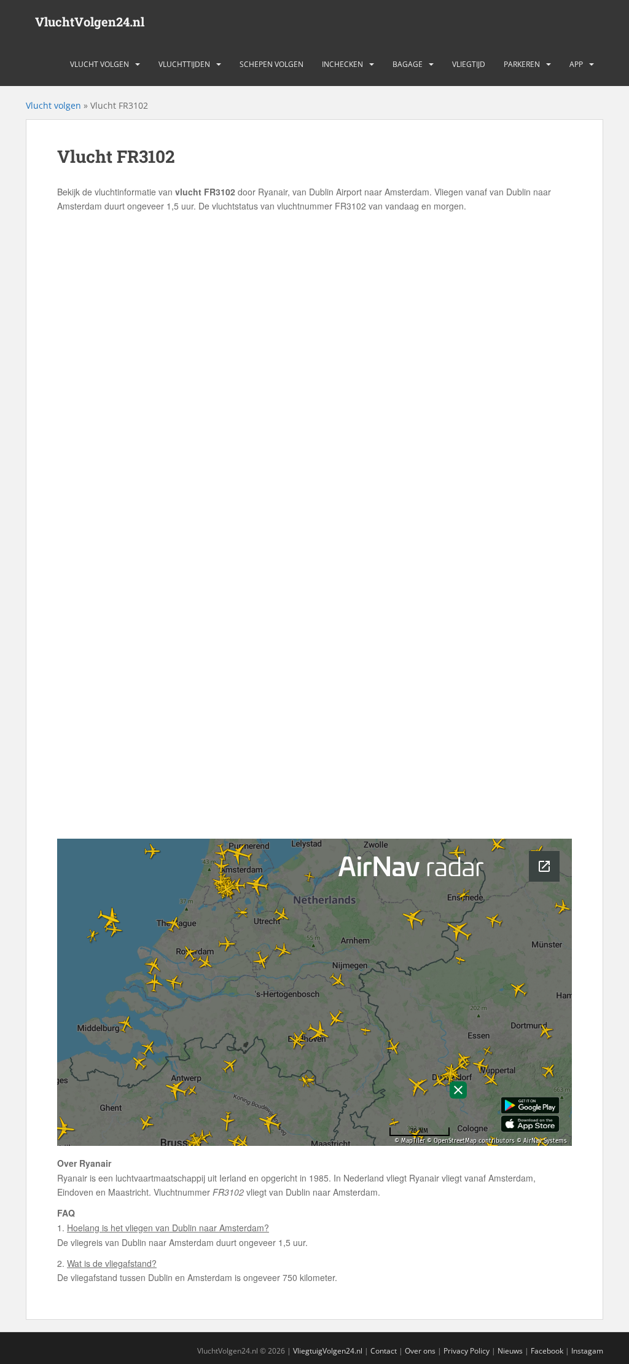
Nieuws (510, 1351)
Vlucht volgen (99, 64)
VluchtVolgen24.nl (89, 21)
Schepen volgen (271, 64)
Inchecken (342, 64)
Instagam (587, 1351)
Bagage (408, 64)
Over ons (420, 1351)
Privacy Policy (466, 1351)
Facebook (547, 1351)
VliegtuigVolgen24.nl (327, 1351)
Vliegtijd (468, 64)
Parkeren (522, 64)
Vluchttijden (184, 64)
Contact (383, 1351)
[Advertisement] (314, 306)
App (576, 64)
